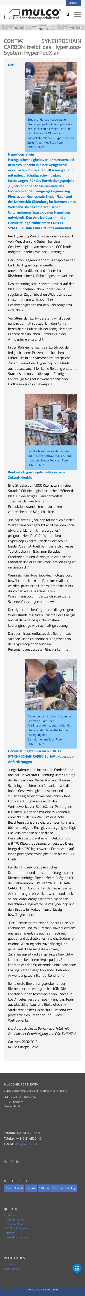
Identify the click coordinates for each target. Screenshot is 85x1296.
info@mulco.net (26, 1144)
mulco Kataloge (14, 1224)
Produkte (31, 1188)
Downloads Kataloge (64, 1188)
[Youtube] (7, 1162)
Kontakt (18, 1188)
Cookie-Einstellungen (17, 1237)
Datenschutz (12, 1268)
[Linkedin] (19, 1162)
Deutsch (73, 3)
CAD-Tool (44, 1188)
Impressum (11, 1264)
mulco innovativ (14, 1219)
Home (8, 1188)
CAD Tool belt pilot (16, 1228)
